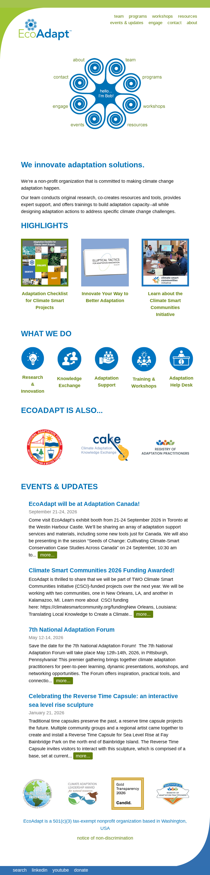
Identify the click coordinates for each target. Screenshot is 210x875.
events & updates (126, 22)
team (119, 16)
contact (174, 22)
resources (187, 16)
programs (138, 16)
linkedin (39, 870)
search (20, 870)
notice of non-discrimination (105, 838)
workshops (162, 16)
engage (155, 22)
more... (47, 554)
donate (81, 870)
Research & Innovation (32, 384)
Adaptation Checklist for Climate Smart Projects (45, 300)
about (192, 22)
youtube (60, 870)
